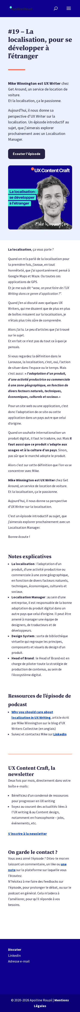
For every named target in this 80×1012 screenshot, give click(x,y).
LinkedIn (60, 734)
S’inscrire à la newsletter (27, 833)
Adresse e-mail (19, 961)
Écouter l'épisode (26, 154)
